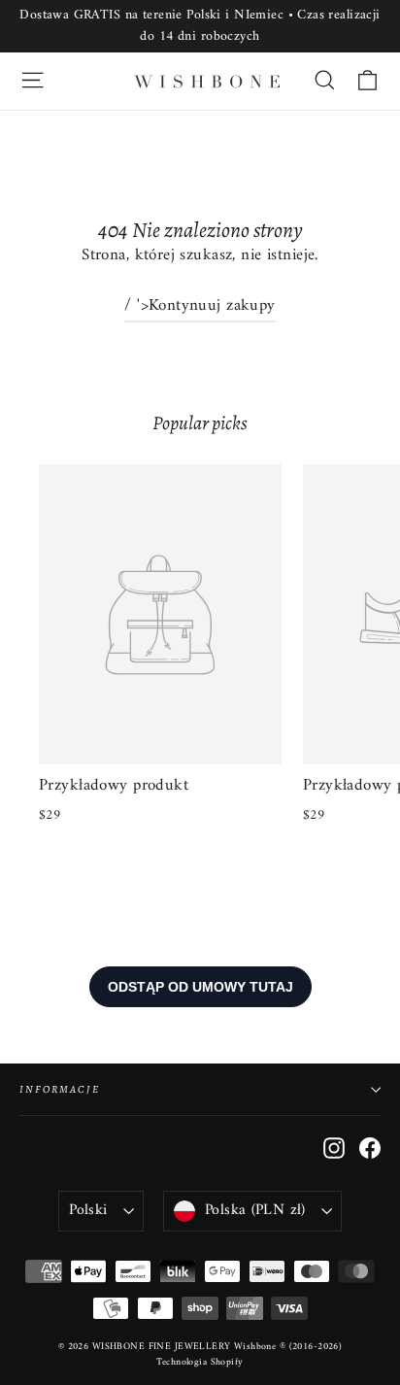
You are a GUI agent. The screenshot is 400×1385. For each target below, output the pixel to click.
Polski (88, 1210)
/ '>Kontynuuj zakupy (200, 306)
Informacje (59, 1089)
